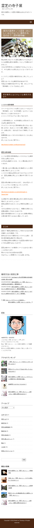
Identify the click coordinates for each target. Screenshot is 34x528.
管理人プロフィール (6, 451)
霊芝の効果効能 (5, 427)
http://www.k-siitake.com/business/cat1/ (13, 144)
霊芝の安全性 (5, 435)
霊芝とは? (4, 419)
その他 (3, 447)
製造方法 (3, 431)
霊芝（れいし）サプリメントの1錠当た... (14, 300)
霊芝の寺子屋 (11, 7)
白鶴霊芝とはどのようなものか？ (17, 384)
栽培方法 (5, 274)
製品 (2, 443)
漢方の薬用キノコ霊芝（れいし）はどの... (19, 302)
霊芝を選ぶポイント (6, 439)
